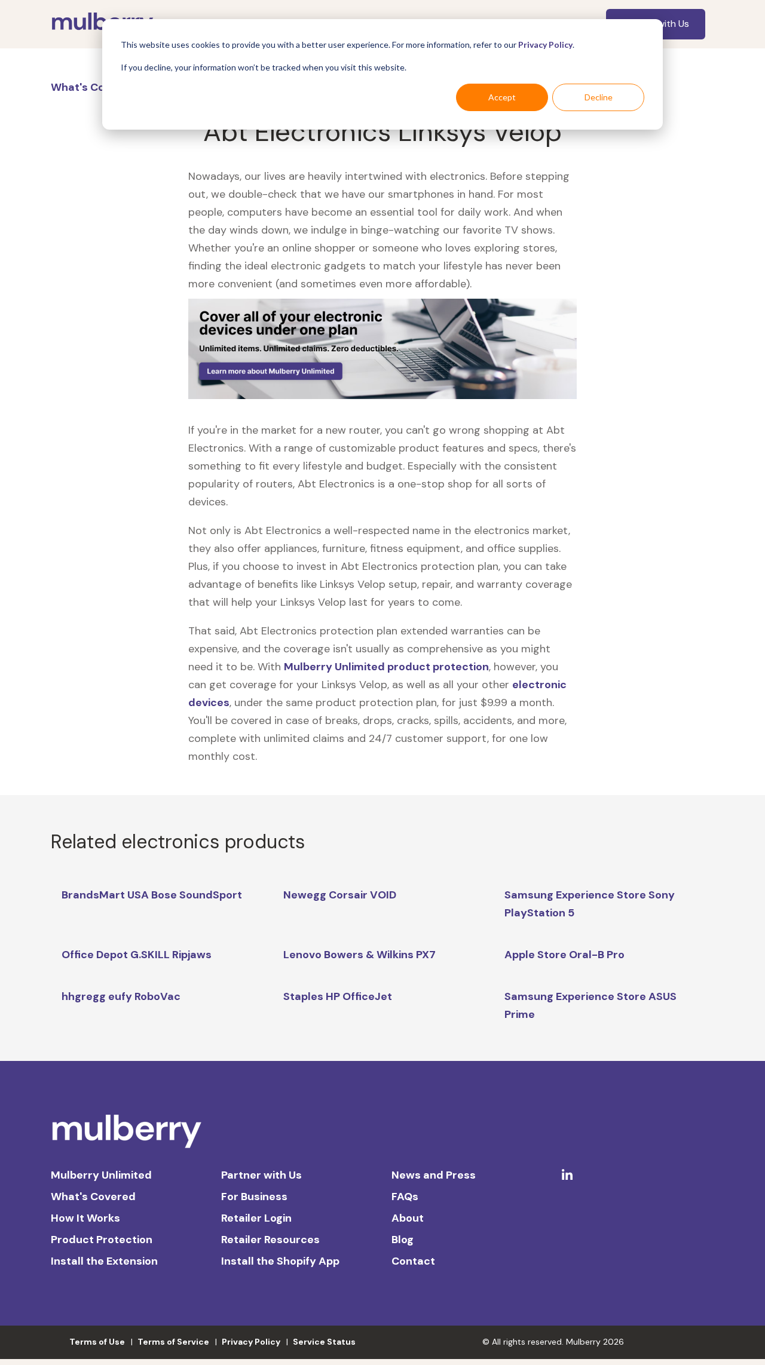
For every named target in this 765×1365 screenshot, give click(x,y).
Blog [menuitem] (402, 1239)
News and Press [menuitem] (433, 1175)
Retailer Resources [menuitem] (270, 1239)
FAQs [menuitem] (404, 1196)
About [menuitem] (407, 1218)
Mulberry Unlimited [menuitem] (101, 1175)
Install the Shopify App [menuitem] (280, 1261)
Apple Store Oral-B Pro (564, 954)
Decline (599, 97)
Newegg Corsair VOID (339, 895)
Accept (502, 97)
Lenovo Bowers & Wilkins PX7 (359, 954)
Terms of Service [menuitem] (173, 1341)
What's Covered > (98, 87)
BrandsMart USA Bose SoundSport (152, 895)
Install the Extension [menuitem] (104, 1261)
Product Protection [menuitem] (101, 1239)
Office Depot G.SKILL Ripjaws (137, 954)
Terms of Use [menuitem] (97, 1341)
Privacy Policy (545, 44)
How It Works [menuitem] (85, 1218)
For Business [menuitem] (254, 1196)
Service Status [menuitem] (324, 1341)
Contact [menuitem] (413, 1261)
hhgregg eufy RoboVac (121, 996)
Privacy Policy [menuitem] (251, 1341)
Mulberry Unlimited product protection (386, 667)
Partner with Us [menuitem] (261, 1175)
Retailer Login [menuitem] (256, 1218)
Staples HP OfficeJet (337, 996)
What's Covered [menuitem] (93, 1196)
